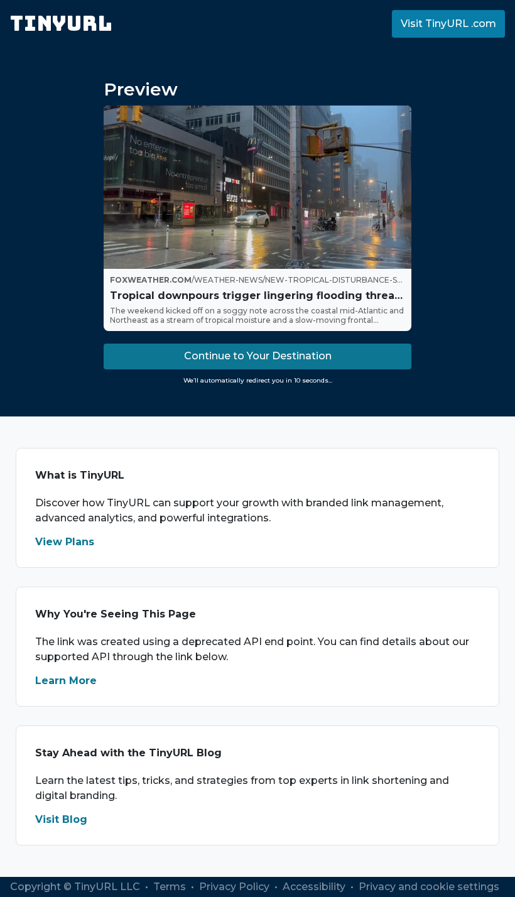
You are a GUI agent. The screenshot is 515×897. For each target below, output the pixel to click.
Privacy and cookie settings (429, 887)
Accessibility (315, 887)
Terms (170, 887)
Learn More (66, 681)
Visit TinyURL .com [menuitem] (448, 24)
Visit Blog (61, 819)
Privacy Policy (235, 887)
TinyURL (61, 23)
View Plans (64, 542)
